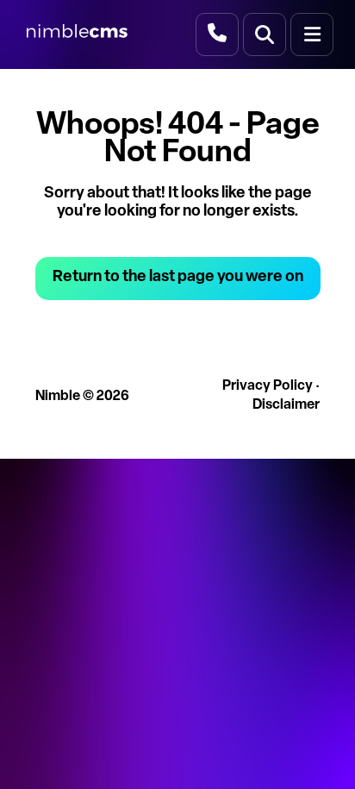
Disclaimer (286, 405)
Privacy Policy (267, 386)
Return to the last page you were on (178, 277)
